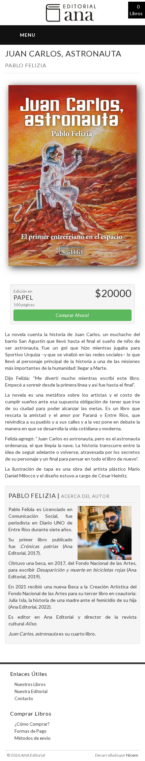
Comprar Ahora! (72, 315)
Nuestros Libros (30, 684)
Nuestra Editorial (31, 691)
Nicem (132, 755)
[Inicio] (72, 12)
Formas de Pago (30, 731)
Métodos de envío (32, 738)
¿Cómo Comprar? (32, 724)
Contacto (23, 698)
